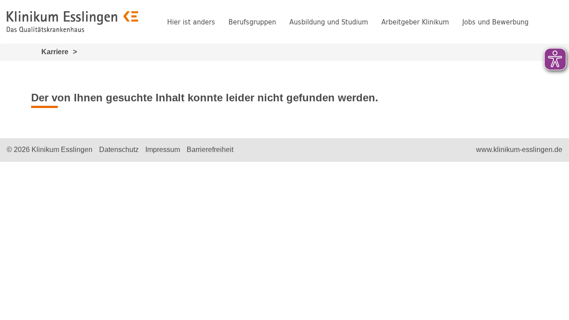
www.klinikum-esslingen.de (519, 149)
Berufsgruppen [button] (252, 21)
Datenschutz (119, 149)
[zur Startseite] (72, 21)
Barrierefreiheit (210, 149)
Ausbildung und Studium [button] (328, 21)
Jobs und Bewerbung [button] (495, 21)
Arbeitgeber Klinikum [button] (415, 21)
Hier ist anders (191, 21)
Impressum (162, 149)
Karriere (54, 52)
